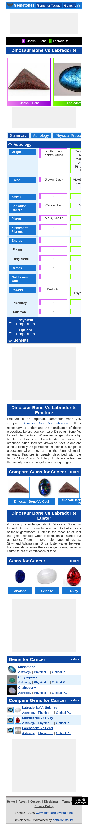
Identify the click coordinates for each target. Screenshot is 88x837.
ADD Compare (80, 801)
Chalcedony (27, 687)
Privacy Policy (44, 806)
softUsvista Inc (63, 820)
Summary (18, 135)
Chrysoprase (27, 677)
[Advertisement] (44, 23)
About (22, 801)
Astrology (41, 135)
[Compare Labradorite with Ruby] (14, 720)
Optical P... (59, 672)
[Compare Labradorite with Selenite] (14, 710)
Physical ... (41, 672)
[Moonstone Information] (12, 669)
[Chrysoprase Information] (12, 680)
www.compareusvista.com (54, 812)
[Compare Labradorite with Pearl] (14, 730)
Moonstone (26, 667)
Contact (35, 801)
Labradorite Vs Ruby (37, 718)
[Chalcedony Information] (12, 690)
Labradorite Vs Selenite (39, 707)
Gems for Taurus (48, 5)
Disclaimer (51, 801)
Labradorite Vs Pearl (37, 728)
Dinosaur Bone (29, 103)
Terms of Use (70, 801)
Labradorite (75, 103)
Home (11, 801)
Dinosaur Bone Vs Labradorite (46, 423)
